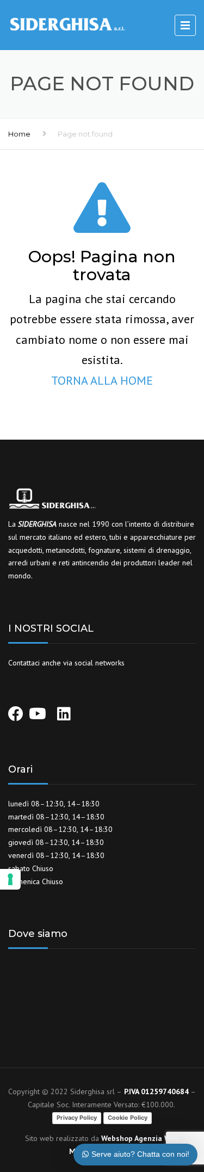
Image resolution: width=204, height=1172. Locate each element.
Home (19, 133)
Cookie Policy (127, 1117)
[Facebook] (15, 708)
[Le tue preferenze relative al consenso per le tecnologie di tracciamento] (10, 879)
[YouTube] (37, 708)
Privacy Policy (77, 1117)
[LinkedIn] (64, 716)
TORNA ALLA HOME (102, 380)
